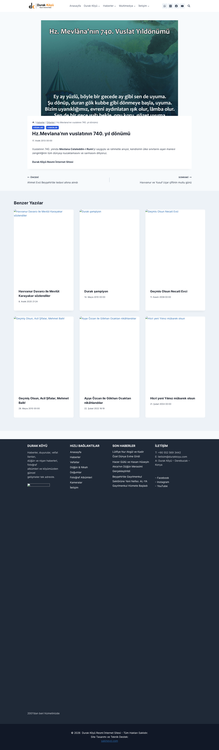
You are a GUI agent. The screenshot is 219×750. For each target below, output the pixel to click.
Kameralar (76, 482)
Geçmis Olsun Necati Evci (168, 291)
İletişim (74, 487)
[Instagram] (170, 5)
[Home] (33, 122)
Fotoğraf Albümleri (81, 477)
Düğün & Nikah (79, 467)
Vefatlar (74, 462)
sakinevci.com (109, 740)
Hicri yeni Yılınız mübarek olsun (172, 398)
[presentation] (44, 247)
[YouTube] (182, 5)
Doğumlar (75, 472)
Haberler (52, 127)
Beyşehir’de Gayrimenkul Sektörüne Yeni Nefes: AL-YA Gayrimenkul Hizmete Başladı (130, 481)
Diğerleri (38, 127)
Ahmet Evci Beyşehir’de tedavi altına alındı (52, 180)
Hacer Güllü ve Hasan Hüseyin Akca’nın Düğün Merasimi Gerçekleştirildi (130, 466)
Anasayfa (75, 5)
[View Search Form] (189, 6)
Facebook (163, 477)
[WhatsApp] (164, 5)
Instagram (163, 482)
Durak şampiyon (96, 291)
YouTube (162, 486)
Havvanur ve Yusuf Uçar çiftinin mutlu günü (166, 180)
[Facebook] (176, 5)
